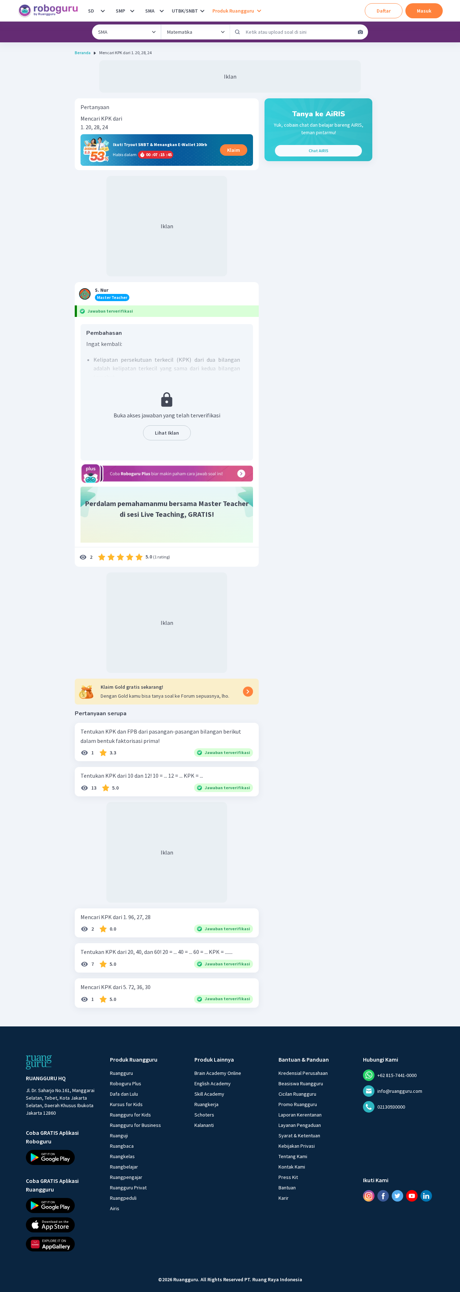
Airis (114, 1208)
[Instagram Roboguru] (368, 1195)
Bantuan (287, 1187)
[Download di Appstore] (61, 1224)
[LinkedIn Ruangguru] (426, 1195)
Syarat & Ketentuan (299, 1135)
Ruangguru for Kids (130, 1114)
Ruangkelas (122, 1156)
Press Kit (288, 1177)
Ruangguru (121, 1073)
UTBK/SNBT (185, 11)
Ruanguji (119, 1135)
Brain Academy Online (217, 1073)
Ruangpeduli (123, 1198)
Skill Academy (209, 1094)
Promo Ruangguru (298, 1104)
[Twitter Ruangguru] (397, 1195)
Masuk (424, 11)
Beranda (83, 52)
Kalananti (204, 1125)
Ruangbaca (122, 1146)
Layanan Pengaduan (300, 1125)
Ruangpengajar (126, 1177)
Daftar (384, 11)
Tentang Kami (293, 1156)
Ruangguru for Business (135, 1125)
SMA (150, 11)
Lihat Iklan (167, 433)
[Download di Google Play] (61, 1157)
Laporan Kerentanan (300, 1114)
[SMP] (132, 10)
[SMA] (161, 10)
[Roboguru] (50, 10)
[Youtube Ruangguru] (412, 1195)
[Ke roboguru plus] (166, 473)
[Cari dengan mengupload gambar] (360, 31)
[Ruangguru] (39, 1062)
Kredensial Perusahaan (303, 1073)
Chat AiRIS (318, 150)
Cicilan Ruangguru (297, 1094)
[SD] (102, 10)
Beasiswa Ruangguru (301, 1083)
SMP (120, 11)
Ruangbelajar (124, 1167)
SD (91, 11)
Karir (284, 1198)
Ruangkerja (206, 1104)
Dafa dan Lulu (124, 1094)
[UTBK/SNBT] (202, 10)
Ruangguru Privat (128, 1187)
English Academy (212, 1083)
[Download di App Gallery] (61, 1243)
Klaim (233, 150)
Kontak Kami (292, 1167)
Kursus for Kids (126, 1104)
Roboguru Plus (125, 1083)
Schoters (204, 1114)
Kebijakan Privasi (297, 1146)
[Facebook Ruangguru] (383, 1195)
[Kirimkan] (237, 31)
